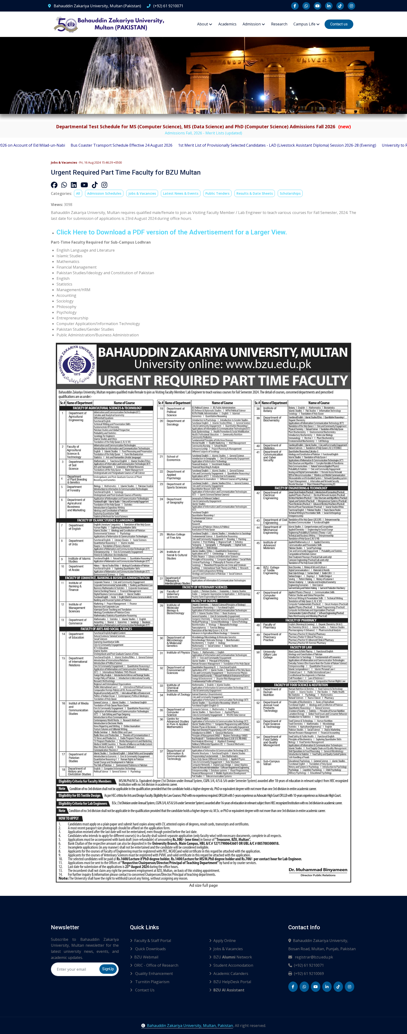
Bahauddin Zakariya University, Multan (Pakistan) (97, 5)
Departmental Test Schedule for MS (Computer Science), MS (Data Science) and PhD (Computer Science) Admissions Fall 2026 (203, 126)
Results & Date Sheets (254, 193)
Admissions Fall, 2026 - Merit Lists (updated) (203, 133)
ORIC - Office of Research (156, 965)
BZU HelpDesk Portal (232, 981)
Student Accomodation (233, 965)
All (78, 193)
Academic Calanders (230, 973)
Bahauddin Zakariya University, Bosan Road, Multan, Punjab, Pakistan (322, 944)
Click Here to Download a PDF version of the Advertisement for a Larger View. (172, 232)
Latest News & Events (180, 193)
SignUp (108, 969)
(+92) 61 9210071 (167, 5)
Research (279, 24)
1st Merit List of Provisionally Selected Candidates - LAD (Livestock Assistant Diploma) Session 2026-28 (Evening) (217, 145)
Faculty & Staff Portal (152, 940)
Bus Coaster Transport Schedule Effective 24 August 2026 (62, 145)
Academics (227, 24)
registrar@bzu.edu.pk (313, 957)
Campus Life (304, 24)
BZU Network (232, 957)
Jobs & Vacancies (142, 193)
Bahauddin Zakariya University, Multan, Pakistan (190, 1025)
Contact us (339, 24)
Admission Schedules (104, 193)
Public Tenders (217, 193)
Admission (252, 24)
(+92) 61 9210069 (309, 973)
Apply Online (224, 940)
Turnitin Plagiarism (151, 981)
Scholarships (290, 193)
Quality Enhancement (153, 973)
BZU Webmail (146, 957)
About (202, 24)
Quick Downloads (150, 948)
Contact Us (144, 990)
